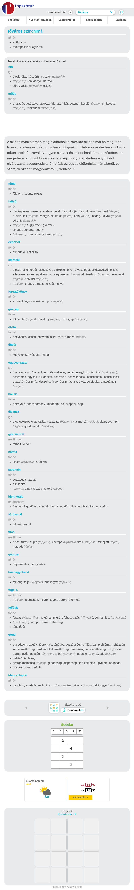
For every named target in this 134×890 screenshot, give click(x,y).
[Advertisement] (67, 125)
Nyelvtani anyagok (40, 19)
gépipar (13, 554)
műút (12, 93)
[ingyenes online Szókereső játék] (54, 708)
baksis (12, 394)
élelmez (13, 411)
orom (12, 327)
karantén (14, 469)
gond (12, 634)
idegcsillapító (17, 675)
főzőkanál (15, 514)
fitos (11, 532)
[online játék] (73, 710)
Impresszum (59, 886)
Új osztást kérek (67, 814)
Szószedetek (94, 19)
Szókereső (73, 704)
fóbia (11, 183)
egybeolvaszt (17, 362)
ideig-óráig (15, 496)
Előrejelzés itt (80, 797)
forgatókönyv (17, 291)
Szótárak (13, 19)
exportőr (14, 242)
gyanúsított (16, 434)
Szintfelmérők (67, 19)
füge (13, 590)
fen (10, 66)
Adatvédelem (74, 886)
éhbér (12, 344)
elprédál (14, 260)
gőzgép (13, 309)
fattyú (12, 201)
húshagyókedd (18, 572)
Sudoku (67, 724)
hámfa (12, 452)
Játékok (121, 19)
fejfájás (13, 607)
